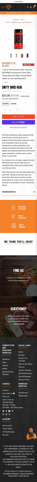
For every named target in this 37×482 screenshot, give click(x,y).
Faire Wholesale (24, 376)
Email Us (5, 396)
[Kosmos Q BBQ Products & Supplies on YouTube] (9, 411)
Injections (6, 359)
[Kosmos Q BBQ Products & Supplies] (8, 7)
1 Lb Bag (13, 103)
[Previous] (9, 39)
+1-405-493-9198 (12, 464)
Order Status (7, 429)
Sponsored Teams (25, 364)
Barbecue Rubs (9, 64)
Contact (5, 390)
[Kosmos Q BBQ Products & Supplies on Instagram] (3, 414)
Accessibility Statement (11, 473)
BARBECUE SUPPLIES (23, 385)
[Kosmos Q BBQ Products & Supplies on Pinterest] (12, 411)
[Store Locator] (9, 414)
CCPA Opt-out (24, 476)
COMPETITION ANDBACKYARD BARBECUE (8, 349)
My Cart (5, 435)
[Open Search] (28, 7)
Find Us (21, 367)
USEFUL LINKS (24, 346)
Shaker (5, 103)
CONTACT (6, 384)
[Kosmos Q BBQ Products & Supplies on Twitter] (3, 411)
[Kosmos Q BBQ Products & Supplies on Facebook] (6, 411)
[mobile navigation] (3, 7)
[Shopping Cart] (34, 7)
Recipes (21, 355)
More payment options (18, 127)
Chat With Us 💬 (8, 393)
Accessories (23, 393)
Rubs (4, 362)
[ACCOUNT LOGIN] (31, 7)
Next (22, 19)
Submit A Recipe (24, 370)
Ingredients (9, 192)
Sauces (5, 365)
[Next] (28, 39)
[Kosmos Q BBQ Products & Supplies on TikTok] (6, 414)
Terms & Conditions (26, 473)
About (20, 352)
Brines (4, 369)
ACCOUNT (6, 419)
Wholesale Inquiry (25, 373)
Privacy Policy (23, 380)
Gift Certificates (8, 432)
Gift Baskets (23, 396)
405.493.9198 (7, 402)
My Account (7, 426)
